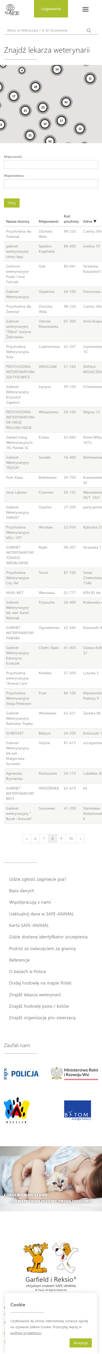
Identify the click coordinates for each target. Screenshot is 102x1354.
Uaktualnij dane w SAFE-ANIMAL (41, 913)
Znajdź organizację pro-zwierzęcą (42, 1017)
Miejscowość (49, 221)
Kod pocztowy (71, 219)
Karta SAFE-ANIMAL (29, 925)
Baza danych (21, 890)
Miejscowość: (13, 156)
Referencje (19, 960)
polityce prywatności (25, 1333)
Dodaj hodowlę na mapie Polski (40, 983)
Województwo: (14, 175)
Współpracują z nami (30, 902)
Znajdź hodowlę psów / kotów (39, 1006)
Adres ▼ (90, 221)
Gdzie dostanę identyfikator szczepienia (48, 936)
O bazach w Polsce (27, 971)
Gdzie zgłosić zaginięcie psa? (37, 879)
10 (71, 838)
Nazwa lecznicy (18, 221)
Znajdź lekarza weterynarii (35, 994)
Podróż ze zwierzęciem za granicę (42, 948)
